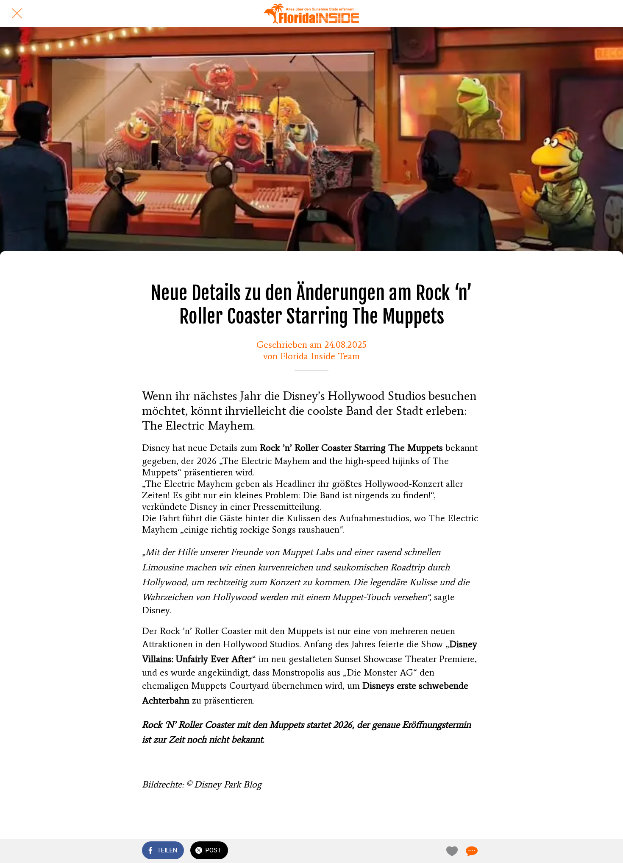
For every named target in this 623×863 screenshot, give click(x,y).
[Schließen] (17, 13)
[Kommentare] (471, 851)
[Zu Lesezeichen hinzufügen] (450, 851)
